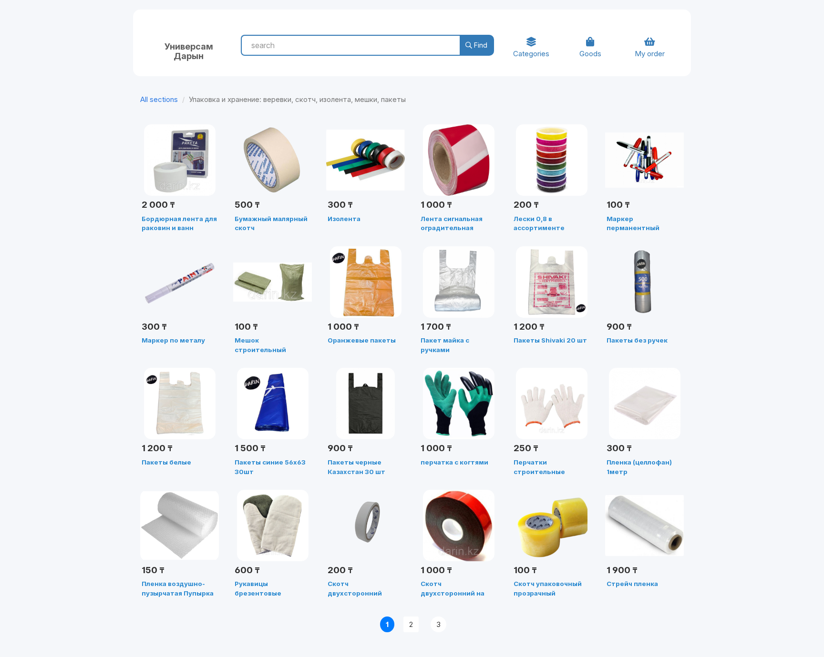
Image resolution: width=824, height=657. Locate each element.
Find (479, 45)
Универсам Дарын (189, 50)
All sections (159, 99)
